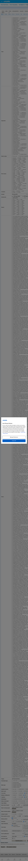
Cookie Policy (22, 432)
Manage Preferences (14, 437)
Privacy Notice (5, 433)
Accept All (14, 440)
